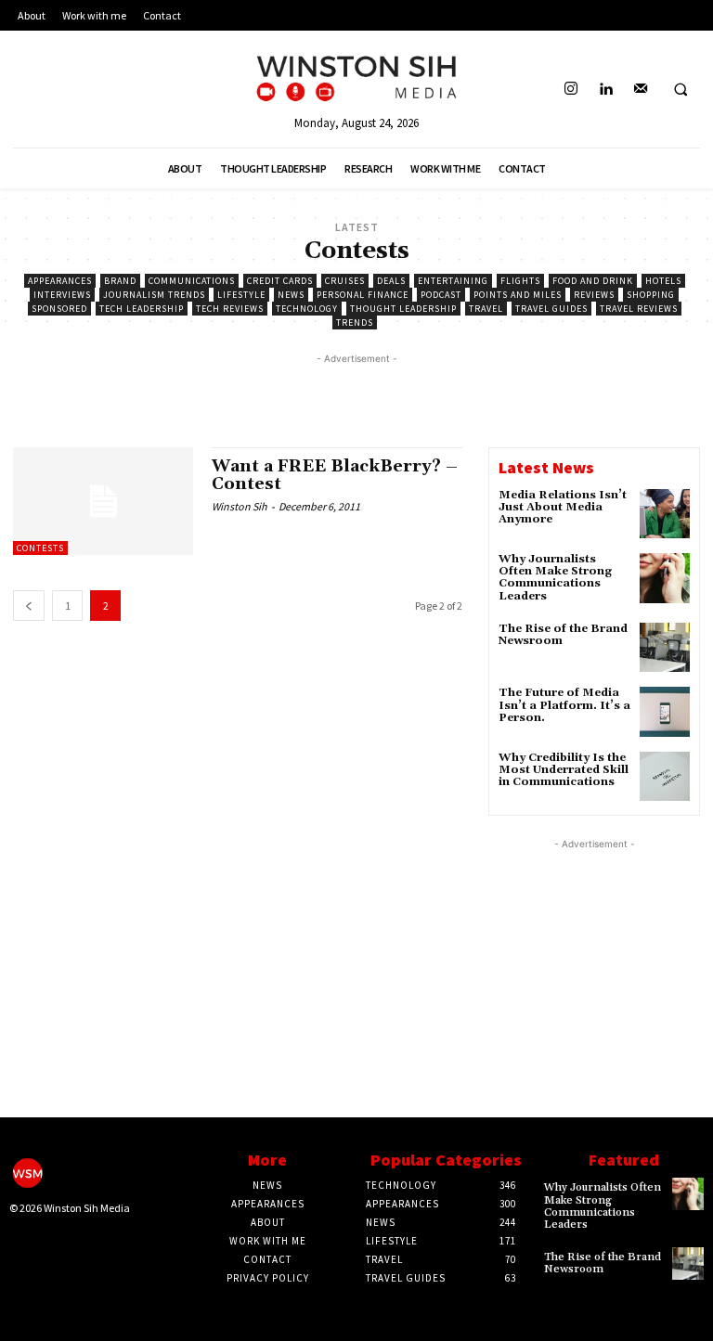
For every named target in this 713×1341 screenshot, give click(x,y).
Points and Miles (517, 295)
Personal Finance (362, 295)
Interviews (62, 295)
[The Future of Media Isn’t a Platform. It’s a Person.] (665, 712)
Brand (120, 281)
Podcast (441, 295)
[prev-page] (29, 605)
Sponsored (59, 309)
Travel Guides (551, 309)
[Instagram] (571, 89)
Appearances (60, 281)
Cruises (345, 281)
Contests (40, 548)
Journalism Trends (154, 295)
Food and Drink (592, 281)
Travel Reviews (639, 309)
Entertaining (453, 281)
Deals (391, 281)
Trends (354, 322)
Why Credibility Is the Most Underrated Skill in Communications (564, 770)
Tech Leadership (141, 309)
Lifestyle (241, 295)
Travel (486, 309)
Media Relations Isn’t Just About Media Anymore (563, 507)
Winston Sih (239, 506)
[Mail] (640, 89)
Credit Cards (280, 281)
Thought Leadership (403, 309)
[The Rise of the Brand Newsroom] (665, 648)
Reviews (594, 295)
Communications (192, 281)
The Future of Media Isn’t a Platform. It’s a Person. (564, 705)
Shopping (651, 295)
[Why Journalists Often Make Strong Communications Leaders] (665, 578)
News (291, 295)
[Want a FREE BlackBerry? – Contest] (103, 501)
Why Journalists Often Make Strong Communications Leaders (555, 577)
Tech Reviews (230, 309)
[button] (680, 90)
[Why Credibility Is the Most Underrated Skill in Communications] (665, 777)
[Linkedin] (605, 89)
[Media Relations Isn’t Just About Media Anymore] (665, 514)
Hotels (663, 281)
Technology (307, 309)
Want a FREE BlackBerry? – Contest (335, 476)
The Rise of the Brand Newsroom (563, 635)
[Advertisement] (356, 396)
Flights (520, 281)
